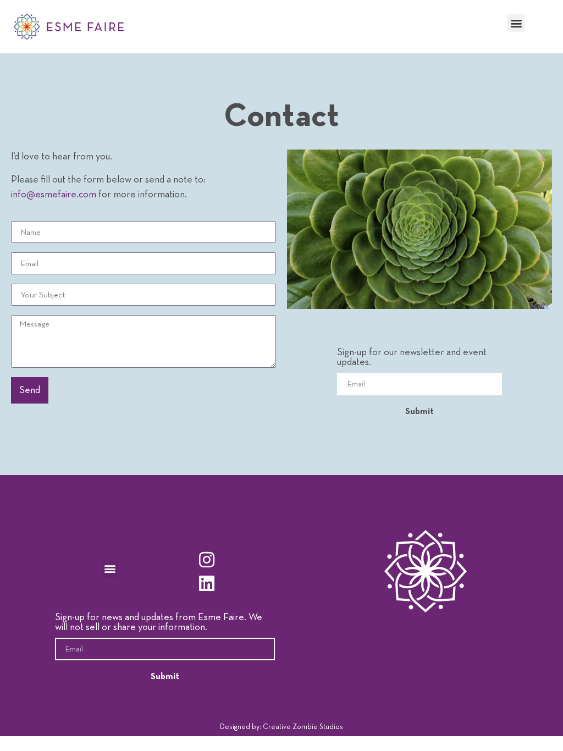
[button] (516, 23)
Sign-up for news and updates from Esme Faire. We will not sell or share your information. (158, 622)
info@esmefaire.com (53, 195)
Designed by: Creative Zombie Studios (281, 727)
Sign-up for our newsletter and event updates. (412, 357)
